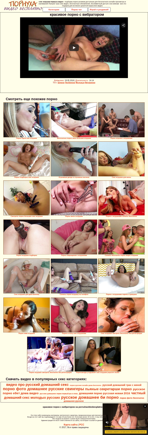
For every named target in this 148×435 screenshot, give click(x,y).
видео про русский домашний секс (37, 385)
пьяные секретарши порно (108, 389)
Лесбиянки (70, 83)
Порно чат (76, 9)
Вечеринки (90, 83)
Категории (54, 9)
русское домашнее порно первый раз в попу (59, 394)
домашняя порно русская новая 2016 (104, 393)
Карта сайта (70, 424)
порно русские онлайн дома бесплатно (85, 385)
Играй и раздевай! (99, 9)
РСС (81, 424)
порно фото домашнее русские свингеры (43, 389)
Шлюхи (61, 83)
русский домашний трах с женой (121, 385)
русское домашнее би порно (90, 397)
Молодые (80, 83)
